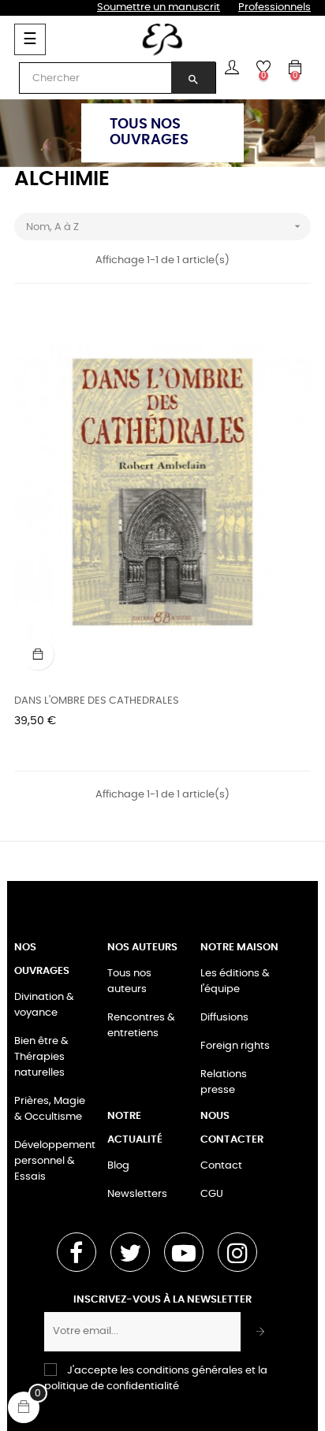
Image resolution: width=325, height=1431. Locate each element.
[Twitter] (130, 1252)
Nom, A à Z (165, 226)
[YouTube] (184, 1252)
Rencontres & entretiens (141, 1026)
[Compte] (232, 66)
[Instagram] (237, 1252)
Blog (118, 1166)
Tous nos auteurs (129, 981)
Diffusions (224, 1018)
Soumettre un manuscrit (158, 7)
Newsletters (137, 1194)
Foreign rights (235, 1046)
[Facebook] (76, 1252)
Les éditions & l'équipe (235, 981)
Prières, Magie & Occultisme (49, 1109)
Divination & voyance (44, 1005)
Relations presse (223, 1082)
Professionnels (274, 7)
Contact (221, 1166)
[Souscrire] (261, 1331)
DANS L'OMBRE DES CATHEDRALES (96, 701)
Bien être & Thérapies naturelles (41, 1057)
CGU (211, 1194)
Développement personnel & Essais (54, 1161)
